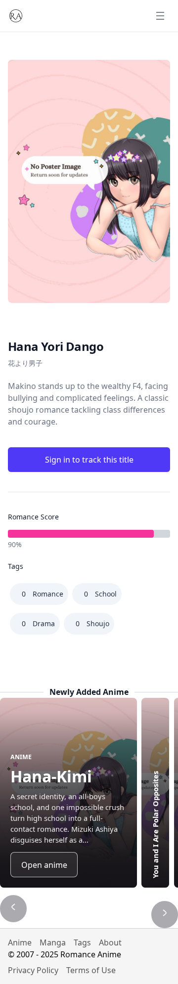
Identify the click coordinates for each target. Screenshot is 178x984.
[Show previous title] (13, 908)
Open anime (44, 864)
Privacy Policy (33, 970)
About (110, 942)
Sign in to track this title (89, 459)
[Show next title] (164, 914)
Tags (82, 942)
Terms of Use (91, 970)
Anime (20, 942)
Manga (53, 942)
